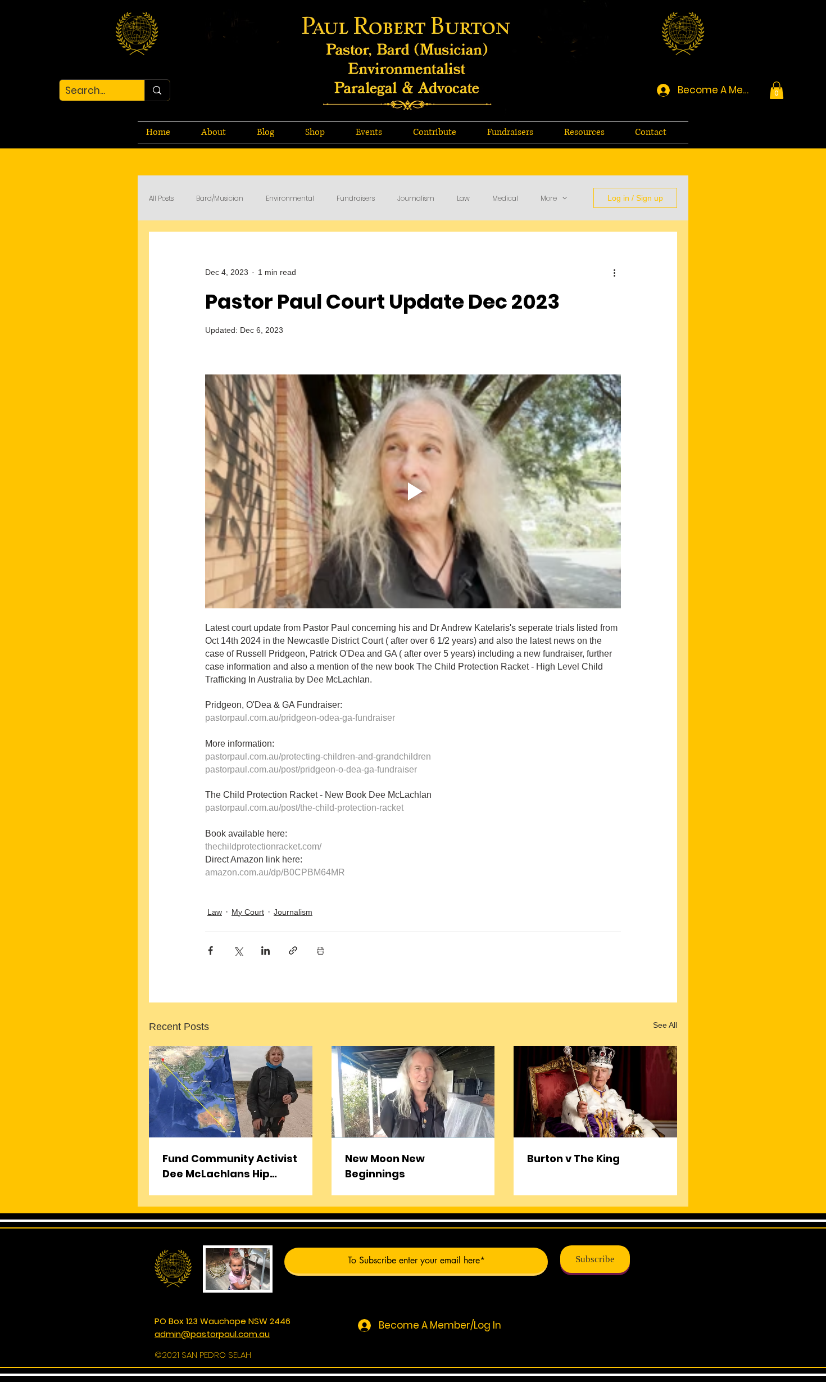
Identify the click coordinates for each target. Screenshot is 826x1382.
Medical (505, 198)
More (549, 198)
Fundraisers (356, 198)
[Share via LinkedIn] (265, 950)
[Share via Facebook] (210, 950)
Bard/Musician (219, 198)
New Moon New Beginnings (385, 1166)
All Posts (161, 198)
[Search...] (156, 90)
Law (463, 198)
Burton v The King (573, 1158)
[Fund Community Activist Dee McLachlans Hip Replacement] (230, 1091)
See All (665, 1024)
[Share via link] (293, 950)
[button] (776, 90)
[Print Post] (320, 950)
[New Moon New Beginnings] (413, 1092)
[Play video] (413, 491)
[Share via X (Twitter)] (238, 950)
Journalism (415, 198)
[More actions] (614, 272)
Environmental (290, 198)
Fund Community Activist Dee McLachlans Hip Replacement (229, 1166)
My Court (248, 911)
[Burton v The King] (595, 1091)
